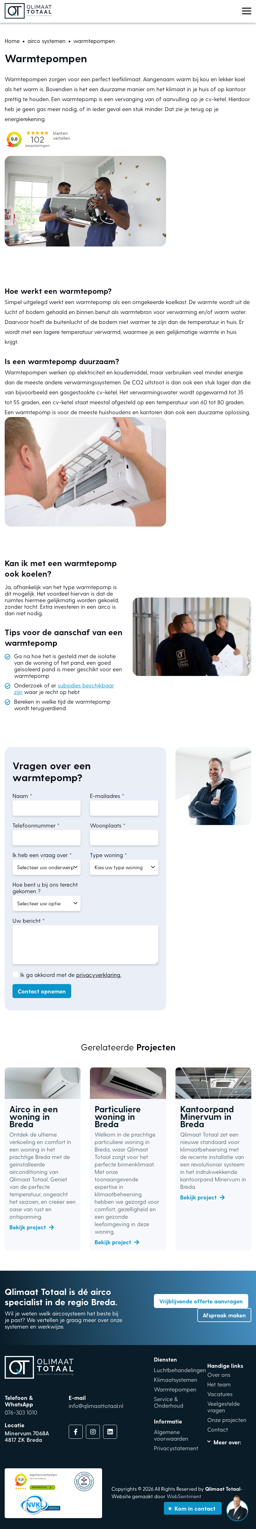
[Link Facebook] (76, 1432)
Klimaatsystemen (175, 1379)
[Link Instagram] (93, 1432)
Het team (219, 1384)
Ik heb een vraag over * (42, 854)
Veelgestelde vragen (223, 1406)
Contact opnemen (42, 991)
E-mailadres (105, 795)
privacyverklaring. (98, 974)
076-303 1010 (21, 1412)
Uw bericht (26, 920)
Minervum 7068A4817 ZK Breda (27, 1436)
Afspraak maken (224, 1315)
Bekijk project (27, 1227)
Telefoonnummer (34, 825)
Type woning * (108, 854)
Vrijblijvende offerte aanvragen (201, 1301)
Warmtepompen (175, 1389)
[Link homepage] (28, 11)
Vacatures (220, 1394)
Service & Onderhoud (168, 1402)
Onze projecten (226, 1419)
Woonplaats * (108, 825)
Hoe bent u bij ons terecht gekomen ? (45, 887)
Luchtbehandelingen (180, 1370)
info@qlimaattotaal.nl (96, 1405)
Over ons (218, 1374)
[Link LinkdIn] (110, 1432)
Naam (20, 795)
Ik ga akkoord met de (70, 974)
